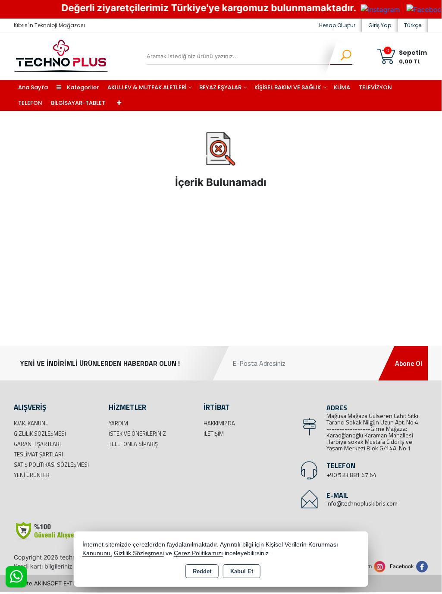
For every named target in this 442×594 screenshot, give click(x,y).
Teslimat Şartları (38, 454)
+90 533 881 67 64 (351, 474)
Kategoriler (82, 87)
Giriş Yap (379, 25)
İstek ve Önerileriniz (137, 433)
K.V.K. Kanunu (31, 423)
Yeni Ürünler (32, 475)
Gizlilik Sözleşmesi (40, 433)
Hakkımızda (219, 423)
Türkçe (412, 25)
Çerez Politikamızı (198, 553)
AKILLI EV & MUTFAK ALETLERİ (146, 87)
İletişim (214, 433)
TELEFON (30, 103)
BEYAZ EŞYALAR (220, 87)
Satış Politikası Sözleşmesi (51, 464)
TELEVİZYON (375, 87)
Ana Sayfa (33, 87)
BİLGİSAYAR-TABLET (78, 103)
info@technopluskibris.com (362, 503)
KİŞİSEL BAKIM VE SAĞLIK (287, 87)
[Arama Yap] (340, 56)
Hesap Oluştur (337, 25)
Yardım (118, 423)
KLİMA (342, 87)
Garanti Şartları (37, 444)
